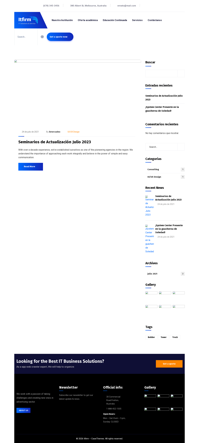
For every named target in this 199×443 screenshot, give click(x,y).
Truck (175, 337)
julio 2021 (165, 273)
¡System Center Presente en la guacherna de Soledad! (162, 109)
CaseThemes (97, 438)
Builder (151, 337)
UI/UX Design (74, 132)
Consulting (165, 169)
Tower (164, 337)
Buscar (150, 62)
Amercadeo (54, 132)
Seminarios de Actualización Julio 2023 (54, 141)
